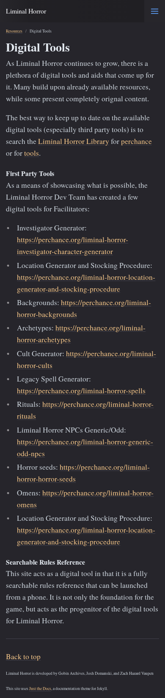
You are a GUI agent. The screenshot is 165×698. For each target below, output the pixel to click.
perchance (136, 141)
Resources (14, 31)
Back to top (23, 656)
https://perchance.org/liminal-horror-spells (81, 390)
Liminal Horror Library (73, 141)
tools (31, 153)
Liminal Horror (26, 10)
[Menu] (154, 11)
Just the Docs (40, 688)
